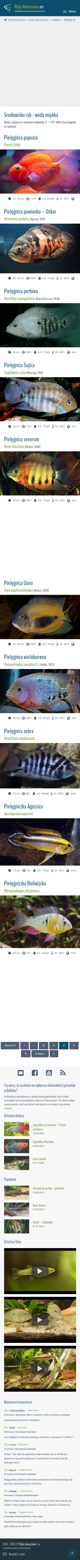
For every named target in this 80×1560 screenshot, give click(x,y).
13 (74, 1045)
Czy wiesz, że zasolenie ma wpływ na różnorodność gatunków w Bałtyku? (39, 1088)
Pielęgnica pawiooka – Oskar (30, 211)
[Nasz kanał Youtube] (49, 1071)
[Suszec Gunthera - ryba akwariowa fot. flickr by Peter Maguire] (16, 1129)
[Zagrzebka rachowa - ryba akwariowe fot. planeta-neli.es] (16, 1146)
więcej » (8, 1108)
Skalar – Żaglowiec (43, 1222)
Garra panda (39, 1159)
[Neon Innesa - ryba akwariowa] (16, 1209)
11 (54, 1045)
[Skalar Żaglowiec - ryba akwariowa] (16, 1226)
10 (44, 1045)
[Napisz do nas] (21, 1071)
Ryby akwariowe (27, 1544)
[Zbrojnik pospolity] (16, 1193)
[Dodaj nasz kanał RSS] (61, 1071)
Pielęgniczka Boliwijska (25, 883)
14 (26, 1053)
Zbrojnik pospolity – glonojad (48, 1188)
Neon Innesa (39, 1205)
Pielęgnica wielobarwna (25, 657)
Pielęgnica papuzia (21, 137)
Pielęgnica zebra (18, 731)
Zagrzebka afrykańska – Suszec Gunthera (49, 1127)
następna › (40, 1053)
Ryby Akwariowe (26, 6)
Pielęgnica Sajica (19, 365)
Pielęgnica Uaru (18, 583)
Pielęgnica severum (21, 439)
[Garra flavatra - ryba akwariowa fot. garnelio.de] (16, 1163)
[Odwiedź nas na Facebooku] (35, 1071)
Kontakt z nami (17, 1554)
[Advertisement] (40, 65)
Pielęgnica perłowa (21, 291)
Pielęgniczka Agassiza (23, 806)
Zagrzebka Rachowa (43, 1141)
